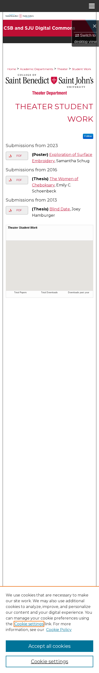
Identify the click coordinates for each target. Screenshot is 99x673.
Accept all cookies (49, 646)
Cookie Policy (59, 629)
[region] (49, 629)
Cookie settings (28, 624)
